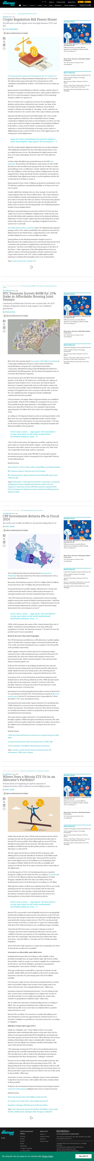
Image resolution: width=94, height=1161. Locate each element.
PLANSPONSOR (74, 1134)
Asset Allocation (7, 290)
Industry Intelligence (69, 5)
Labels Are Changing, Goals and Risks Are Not (77, 75)
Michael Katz (10, 312)
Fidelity (17, 1112)
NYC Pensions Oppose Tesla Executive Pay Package (26, 471)
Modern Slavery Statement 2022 (66, 1149)
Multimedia (58, 5)
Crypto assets (17, 261)
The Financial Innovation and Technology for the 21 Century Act (32, 76)
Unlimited (48, 1112)
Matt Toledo (9, 526)
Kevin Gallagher (26, 1112)
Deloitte (10, 1112)
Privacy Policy (47, 1156)
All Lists (22, 1141)
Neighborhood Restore (33, 484)
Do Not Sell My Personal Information (68, 1151)
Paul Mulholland (11, 29)
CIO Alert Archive (25, 1151)
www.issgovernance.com (64, 1138)
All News (22, 1136)
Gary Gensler (27, 261)
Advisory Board (61, 2)
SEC (34, 261)
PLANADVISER (64, 1134)
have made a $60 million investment (44, 361)
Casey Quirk (52, 1109)
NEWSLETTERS (71, 2)
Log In (81, 1)
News (24, 5)
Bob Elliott (44, 1109)
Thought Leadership (26, 1148)
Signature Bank (13, 492)
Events (51, 5)
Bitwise (36, 1109)
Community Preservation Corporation (36, 482)
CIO (58, 1134)
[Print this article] (4, 48)
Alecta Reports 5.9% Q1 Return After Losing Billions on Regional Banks (34, 467)
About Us (51, 2)
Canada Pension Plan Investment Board (33, 750)
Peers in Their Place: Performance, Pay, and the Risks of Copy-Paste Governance (77, 86)
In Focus (31, 5)
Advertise (43, 1139)
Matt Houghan (38, 1112)
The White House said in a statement (21, 228)
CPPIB (20, 752)
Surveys (40, 5)
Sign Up (88, 1)
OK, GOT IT (83, 1156)
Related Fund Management (48, 489)
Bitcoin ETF (29, 1109)
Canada (15, 750)
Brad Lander (16, 482)
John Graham (28, 752)
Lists (45, 5)
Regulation (5, 17)
